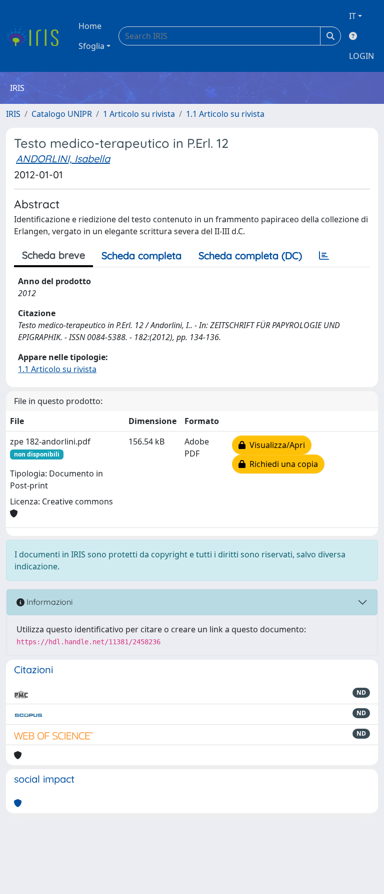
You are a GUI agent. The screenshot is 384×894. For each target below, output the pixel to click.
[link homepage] (36, 36)
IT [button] (352, 15)
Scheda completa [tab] (142, 255)
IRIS (13, 113)
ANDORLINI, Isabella (63, 158)
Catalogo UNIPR (62, 113)
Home (90, 25)
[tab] (324, 255)
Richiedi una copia (282, 463)
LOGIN (361, 55)
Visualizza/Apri (275, 445)
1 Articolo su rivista (139, 113)
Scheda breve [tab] (53, 255)
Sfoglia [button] (91, 45)
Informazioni (48, 602)
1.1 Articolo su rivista (225, 113)
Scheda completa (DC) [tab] (250, 255)
